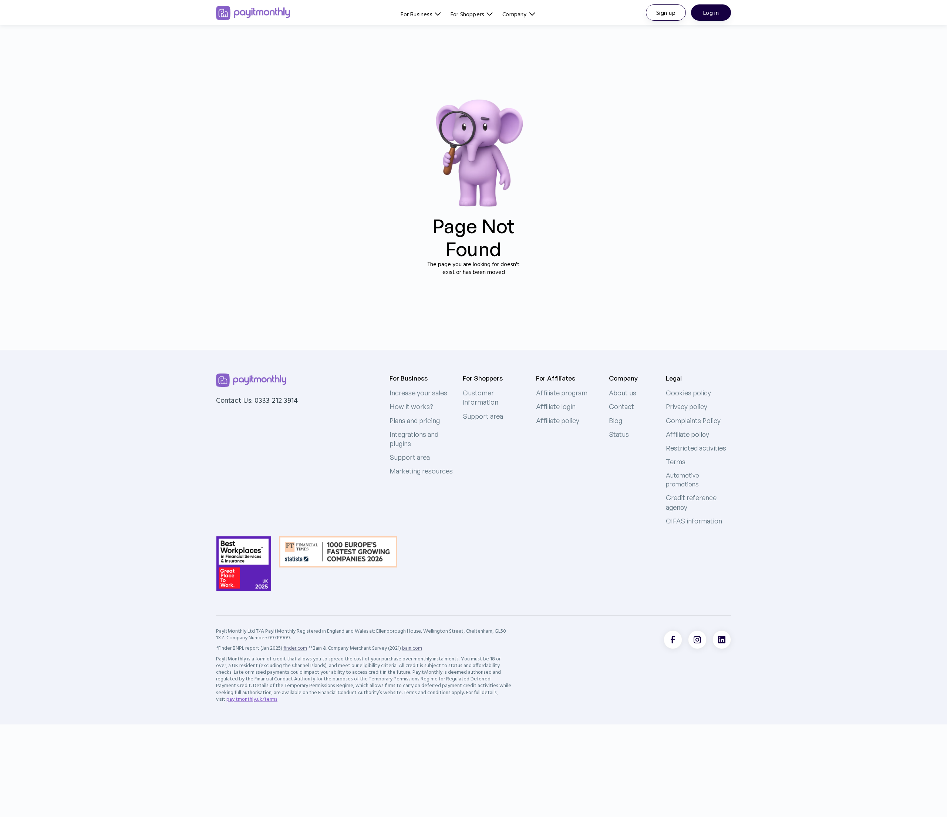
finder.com (295, 647)
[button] (420, 13)
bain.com (412, 647)
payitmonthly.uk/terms (251, 699)
